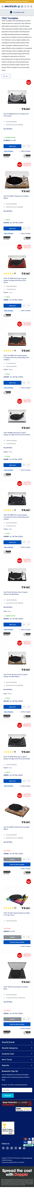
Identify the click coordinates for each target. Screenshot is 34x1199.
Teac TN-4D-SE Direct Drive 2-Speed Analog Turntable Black (15, 593)
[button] (28, 146)
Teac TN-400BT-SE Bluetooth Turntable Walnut (16, 828)
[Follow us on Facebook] (3, 1148)
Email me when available (17, 864)
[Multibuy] (22, 6)
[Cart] (31, 6)
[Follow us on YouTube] (20, 1148)
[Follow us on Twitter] (7, 1148)
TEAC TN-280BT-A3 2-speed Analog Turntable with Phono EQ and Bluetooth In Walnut (16, 357)
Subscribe (8, 1095)
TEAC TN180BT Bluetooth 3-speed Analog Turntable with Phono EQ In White (17, 434)
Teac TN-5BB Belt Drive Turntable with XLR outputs (16, 115)
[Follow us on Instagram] (11, 1148)
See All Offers (8, 129)
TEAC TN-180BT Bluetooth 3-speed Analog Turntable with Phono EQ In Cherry (15, 280)
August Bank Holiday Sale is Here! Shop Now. (17, 1)
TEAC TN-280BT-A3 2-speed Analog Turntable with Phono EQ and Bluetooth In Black (16, 517)
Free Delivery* (19, 12)
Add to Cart (12, 146)
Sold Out (12, 859)
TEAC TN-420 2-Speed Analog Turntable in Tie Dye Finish (17, 914)
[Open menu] (2, 6)
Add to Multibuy (8, 151)
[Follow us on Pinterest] (15, 1148)
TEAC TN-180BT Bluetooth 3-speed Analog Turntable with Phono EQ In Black (17, 758)
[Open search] (28, 6)
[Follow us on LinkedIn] (24, 1148)
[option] (17, 12)
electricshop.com (27, 1158)
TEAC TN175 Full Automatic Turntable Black (16, 988)
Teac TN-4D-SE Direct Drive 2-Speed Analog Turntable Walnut (15, 675)
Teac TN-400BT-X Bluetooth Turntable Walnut (16, 197)
